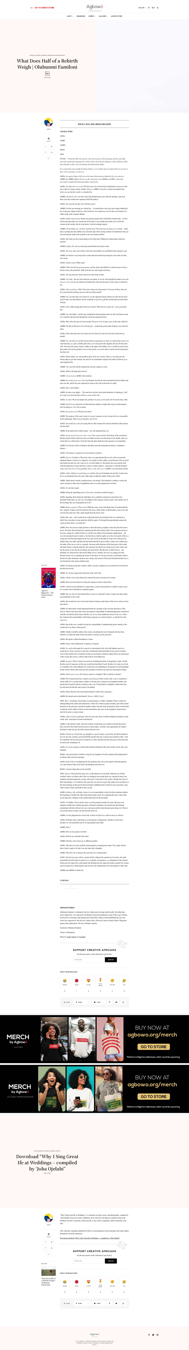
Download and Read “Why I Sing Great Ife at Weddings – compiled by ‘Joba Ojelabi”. (90, 1238)
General (44, 55)
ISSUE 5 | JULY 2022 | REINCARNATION (94, 124)
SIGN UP (111, 960)
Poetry (58, 1151)
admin (48, 129)
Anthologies (38, 1151)
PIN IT (96, 896)
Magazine (50, 55)
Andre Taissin (71, 937)
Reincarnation (60, 55)
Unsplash (82, 937)
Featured (38, 55)
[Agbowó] (94, 8)
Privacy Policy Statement (91, 1343)
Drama (32, 55)
